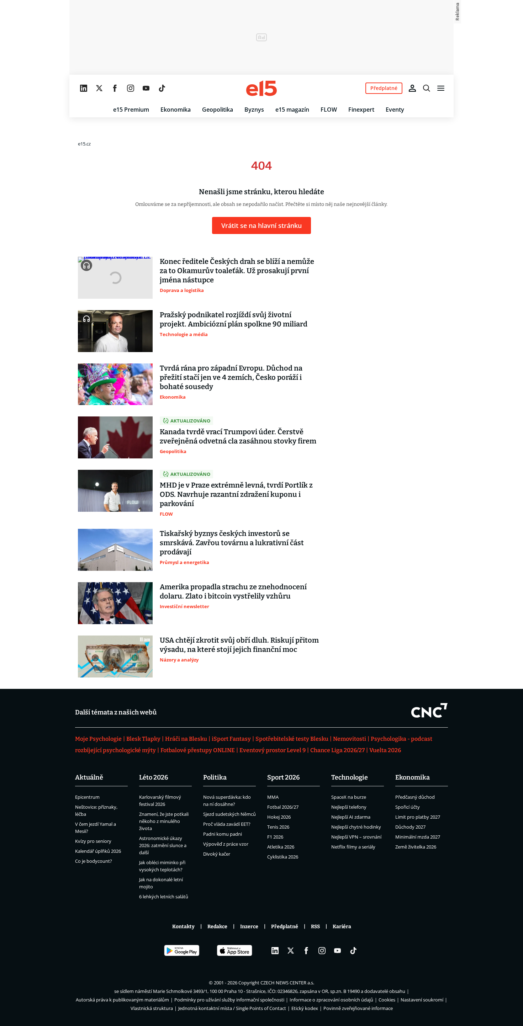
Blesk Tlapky (143, 738)
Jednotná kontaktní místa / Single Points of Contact (232, 1008)
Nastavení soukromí (422, 999)
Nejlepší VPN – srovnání (356, 837)
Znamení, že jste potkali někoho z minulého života (164, 821)
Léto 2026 (153, 777)
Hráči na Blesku (186, 738)
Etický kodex (304, 1008)
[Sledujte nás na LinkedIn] (83, 88)
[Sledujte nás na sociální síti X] (99, 88)
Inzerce (249, 927)
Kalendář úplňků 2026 (98, 851)
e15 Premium (131, 109)
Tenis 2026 (278, 827)
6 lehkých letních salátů (163, 896)
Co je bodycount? (93, 861)
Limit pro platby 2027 (417, 817)
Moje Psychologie (98, 738)
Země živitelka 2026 (415, 847)
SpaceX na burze (348, 797)
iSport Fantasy (231, 738)
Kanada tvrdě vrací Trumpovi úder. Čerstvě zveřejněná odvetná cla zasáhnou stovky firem (238, 436)
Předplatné (284, 927)
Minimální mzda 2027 (417, 837)
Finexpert (361, 109)
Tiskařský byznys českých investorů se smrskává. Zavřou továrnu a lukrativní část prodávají (232, 542)
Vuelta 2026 (385, 750)
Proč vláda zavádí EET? (226, 824)
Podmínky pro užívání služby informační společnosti (229, 999)
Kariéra (342, 927)
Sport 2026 (283, 777)
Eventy (395, 109)
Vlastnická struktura (152, 1008)
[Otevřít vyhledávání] (426, 88)
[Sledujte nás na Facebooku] (115, 88)
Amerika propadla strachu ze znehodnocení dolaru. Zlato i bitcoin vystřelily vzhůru (233, 591)
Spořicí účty (407, 807)
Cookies (387, 999)
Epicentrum (87, 797)
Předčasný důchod (415, 797)
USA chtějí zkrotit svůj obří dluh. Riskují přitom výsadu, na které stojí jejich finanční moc (239, 645)
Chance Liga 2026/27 (337, 750)
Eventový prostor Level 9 (272, 750)
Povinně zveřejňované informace (358, 1008)
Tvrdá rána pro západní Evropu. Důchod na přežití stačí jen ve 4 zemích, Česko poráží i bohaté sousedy (231, 377)
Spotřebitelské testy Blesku (291, 738)
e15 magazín (292, 109)
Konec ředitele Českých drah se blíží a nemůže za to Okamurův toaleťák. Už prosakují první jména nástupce (237, 270)
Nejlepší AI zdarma (350, 817)
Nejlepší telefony (348, 807)
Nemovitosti (349, 738)
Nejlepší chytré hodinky (356, 827)
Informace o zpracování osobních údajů (331, 999)
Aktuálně (89, 777)
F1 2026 (275, 837)
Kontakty (183, 927)
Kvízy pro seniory (93, 841)
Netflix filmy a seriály (353, 847)
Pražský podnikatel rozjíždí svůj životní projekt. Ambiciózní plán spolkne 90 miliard (233, 319)
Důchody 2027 (410, 827)
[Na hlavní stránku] (261, 88)
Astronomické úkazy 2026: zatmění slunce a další (162, 845)
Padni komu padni (222, 834)
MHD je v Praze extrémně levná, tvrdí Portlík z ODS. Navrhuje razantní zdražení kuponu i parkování (236, 494)
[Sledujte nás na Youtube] (146, 88)
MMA (273, 797)
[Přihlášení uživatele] (412, 88)
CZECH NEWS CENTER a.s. (287, 982)
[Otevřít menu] (441, 88)
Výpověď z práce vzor (225, 844)
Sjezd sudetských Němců (229, 814)
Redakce (217, 927)
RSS (315, 927)
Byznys (254, 109)
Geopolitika (217, 109)
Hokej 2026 (279, 817)
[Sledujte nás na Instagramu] (130, 88)
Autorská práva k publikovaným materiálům (122, 999)
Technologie (349, 777)
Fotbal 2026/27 (283, 807)
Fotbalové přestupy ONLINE (197, 750)
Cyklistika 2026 (282, 857)
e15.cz (84, 143)
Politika (215, 777)
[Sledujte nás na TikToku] (162, 88)
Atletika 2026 (280, 847)
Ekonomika (175, 109)
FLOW (329, 109)
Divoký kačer (216, 854)
